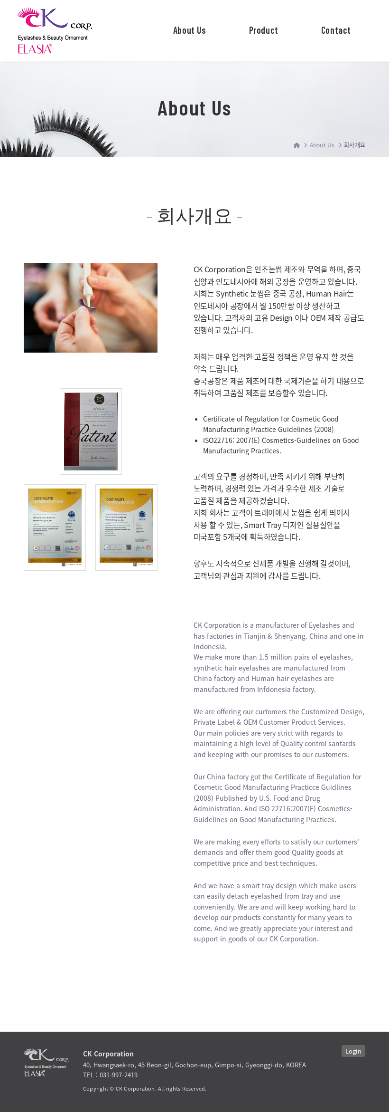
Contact (336, 30)
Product (263, 30)
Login (353, 1050)
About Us (189, 30)
